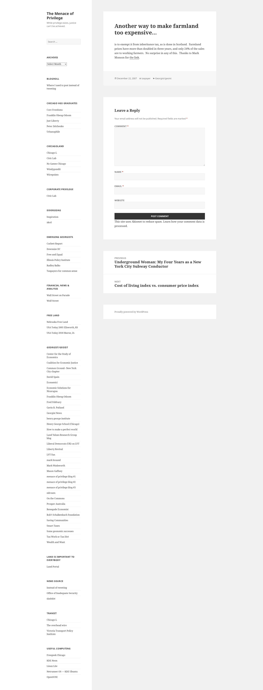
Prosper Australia (56, 503)
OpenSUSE (52, 677)
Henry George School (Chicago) (63, 423)
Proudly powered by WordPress (131, 311)
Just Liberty (53, 120)
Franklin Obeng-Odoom (59, 115)
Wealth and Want (56, 542)
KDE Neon (52, 660)
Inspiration (52, 216)
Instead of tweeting (57, 587)
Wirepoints (52, 174)
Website (119, 200)
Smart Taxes (53, 525)
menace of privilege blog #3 (61, 487)
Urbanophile (53, 131)
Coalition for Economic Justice (62, 362)
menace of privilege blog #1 (61, 476)
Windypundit (54, 169)
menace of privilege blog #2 (61, 481)
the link (134, 57)
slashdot (51, 598)
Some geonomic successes (60, 531)
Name (119, 171)
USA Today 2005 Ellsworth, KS (62, 327)
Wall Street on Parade (58, 295)
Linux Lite (52, 666)
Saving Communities (57, 520)
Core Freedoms (55, 109)
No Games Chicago (56, 163)
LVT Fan (51, 454)
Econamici (52, 382)
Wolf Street (53, 300)
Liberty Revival (55, 449)
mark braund (54, 460)
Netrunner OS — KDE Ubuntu (62, 671)
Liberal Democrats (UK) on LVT (63, 443)
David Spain (53, 376)
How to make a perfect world (62, 429)
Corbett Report (54, 243)
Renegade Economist (57, 509)
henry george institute (58, 418)
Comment (122, 126)
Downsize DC (53, 249)
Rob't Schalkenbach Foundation (63, 514)
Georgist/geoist (163, 78)
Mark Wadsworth (56, 465)
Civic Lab (51, 158)
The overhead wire (57, 625)
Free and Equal (55, 254)
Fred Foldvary (54, 402)
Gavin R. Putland (55, 407)
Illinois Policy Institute (58, 260)
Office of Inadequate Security (62, 593)
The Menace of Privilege (60, 15)
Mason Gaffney (54, 471)
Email (119, 186)
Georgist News (54, 413)
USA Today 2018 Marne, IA (60, 332)
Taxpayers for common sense (62, 270)
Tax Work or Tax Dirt (58, 536)
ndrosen (51, 492)
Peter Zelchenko (55, 126)
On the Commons (56, 498)
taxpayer (146, 78)
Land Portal (53, 566)
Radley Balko (53, 265)
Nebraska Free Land (57, 321)
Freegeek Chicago (56, 655)
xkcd (49, 222)
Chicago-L (52, 152)
